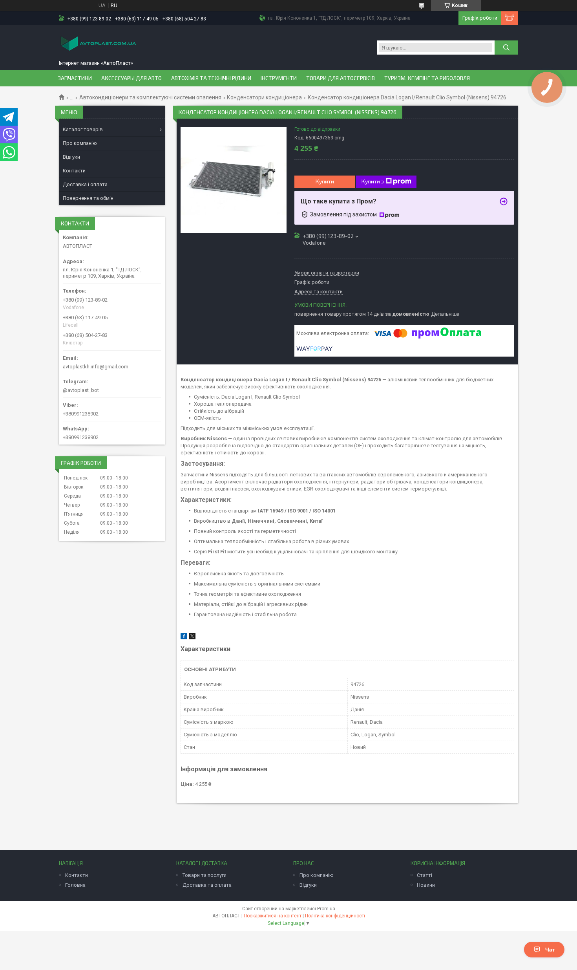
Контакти (74, 171)
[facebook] (184, 638)
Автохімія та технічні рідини (211, 78)
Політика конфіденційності (335, 916)
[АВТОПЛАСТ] (98, 44)
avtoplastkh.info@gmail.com (95, 367)
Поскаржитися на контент (272, 916)
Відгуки (71, 157)
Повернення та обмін (88, 198)
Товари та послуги (204, 875)
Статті (424, 875)
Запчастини (75, 78)
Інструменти (279, 78)
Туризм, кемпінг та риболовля (427, 78)
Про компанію (80, 143)
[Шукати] (506, 47)
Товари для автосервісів (340, 78)
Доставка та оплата (207, 885)
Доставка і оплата (85, 184)
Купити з (373, 181)
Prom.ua (326, 908)
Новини (426, 885)
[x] (192, 638)
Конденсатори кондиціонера (264, 97)
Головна (75, 885)
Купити (325, 181)
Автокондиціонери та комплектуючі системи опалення (150, 97)
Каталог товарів (83, 129)
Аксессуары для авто (131, 78)
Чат (550, 949)
